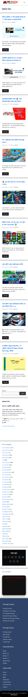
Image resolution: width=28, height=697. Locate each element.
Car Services (5, 482)
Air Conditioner (6, 448)
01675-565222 (10, 422)
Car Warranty (6, 484)
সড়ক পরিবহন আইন (6, 543)
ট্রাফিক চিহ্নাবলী (5, 529)
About (4, 675)
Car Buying (5, 470)
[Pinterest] (10, 561)
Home (4, 672)
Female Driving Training (10, 616)
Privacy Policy (7, 682)
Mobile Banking (6, 504)
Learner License (7, 639)
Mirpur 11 (6, 656)
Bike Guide (5, 457)
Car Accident (5, 465)
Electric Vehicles (6, 499)
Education (5, 497)
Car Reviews (5, 479)
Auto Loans (5, 452)
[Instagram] (15, 557)
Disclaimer (6, 679)
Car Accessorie (6, 462)
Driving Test (6, 637)
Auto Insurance (6, 450)
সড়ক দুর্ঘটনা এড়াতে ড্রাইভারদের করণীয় (12, 264)
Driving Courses (7, 608)
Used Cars (5, 516)
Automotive (5, 455)
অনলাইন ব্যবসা (5, 521)
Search (4, 391)
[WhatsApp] (5, 557)
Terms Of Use (7, 684)
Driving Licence (6, 489)
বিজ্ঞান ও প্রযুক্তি (5, 538)
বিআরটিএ (4, 536)
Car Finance (5, 475)
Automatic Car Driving (9, 611)
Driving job (5, 487)
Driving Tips (5, 494)
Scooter (4, 507)
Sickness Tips (6, 509)
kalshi (4, 651)
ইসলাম (3, 524)
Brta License (6, 634)
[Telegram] (19, 557)
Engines (4, 502)
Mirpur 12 (6, 658)
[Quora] (17, 561)
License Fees (6, 642)
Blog (4, 677)
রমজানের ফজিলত (5, 541)
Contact (5, 687)
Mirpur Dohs (6, 661)
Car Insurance (6, 477)
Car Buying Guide (7, 472)
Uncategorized (6, 511)
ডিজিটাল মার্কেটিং (5, 531)
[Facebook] (8, 557)
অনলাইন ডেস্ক (5, 519)
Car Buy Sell (5, 467)
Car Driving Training (8, 613)
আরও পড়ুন (5, 49)
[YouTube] (23, 557)
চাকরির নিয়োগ (5, 526)
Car (3, 460)
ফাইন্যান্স (4, 534)
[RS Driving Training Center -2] (11, 2)
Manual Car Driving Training (11, 618)
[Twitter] (12, 557)
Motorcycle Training (8, 621)
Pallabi (5, 663)
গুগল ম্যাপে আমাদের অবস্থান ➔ (8, 426)
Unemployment (6, 514)
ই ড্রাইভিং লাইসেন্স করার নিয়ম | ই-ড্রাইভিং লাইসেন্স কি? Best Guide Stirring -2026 (12, 348)
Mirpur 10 (6, 653)
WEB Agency (14, 694)
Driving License (7, 632)
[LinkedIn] (14, 561)
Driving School (6, 492)
